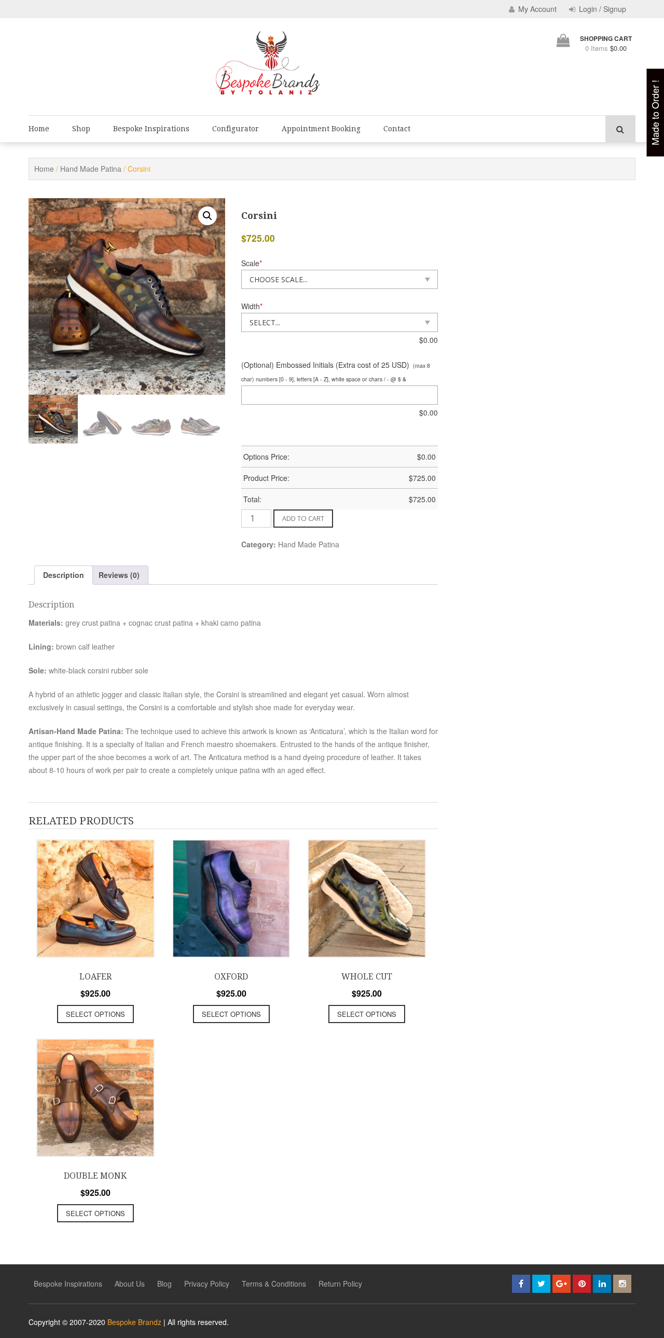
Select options (95, 1014)
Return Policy (340, 1283)
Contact (396, 129)
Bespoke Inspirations (151, 129)
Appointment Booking (321, 129)
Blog (164, 1283)
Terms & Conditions (274, 1283)
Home (39, 129)
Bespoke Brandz (134, 1322)
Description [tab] (63, 575)
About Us (130, 1283)
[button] (207, 215)
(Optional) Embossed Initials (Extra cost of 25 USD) (325, 365)
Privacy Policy (206, 1283)
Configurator (235, 129)
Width (251, 306)
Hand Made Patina (90, 168)
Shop (81, 129)
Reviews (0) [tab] (119, 575)
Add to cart (303, 518)
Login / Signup (601, 9)
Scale (251, 263)
